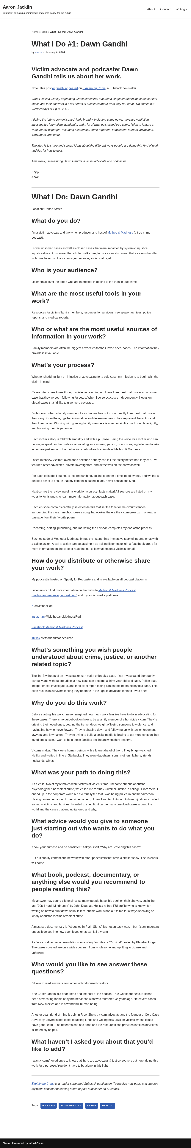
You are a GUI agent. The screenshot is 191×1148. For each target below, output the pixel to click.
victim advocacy (71, 1105)
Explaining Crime (94, 88)
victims (91, 1105)
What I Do (107, 1105)
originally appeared (65, 88)
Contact (165, 9)
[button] (186, 9)
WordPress (36, 1143)
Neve (6, 1143)
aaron (38, 52)
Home (35, 31)
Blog (44, 31)
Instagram (38, 616)
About (151, 9)
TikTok (36, 638)
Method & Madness (120, 232)
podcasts (48, 1105)
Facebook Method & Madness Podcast (57, 627)
